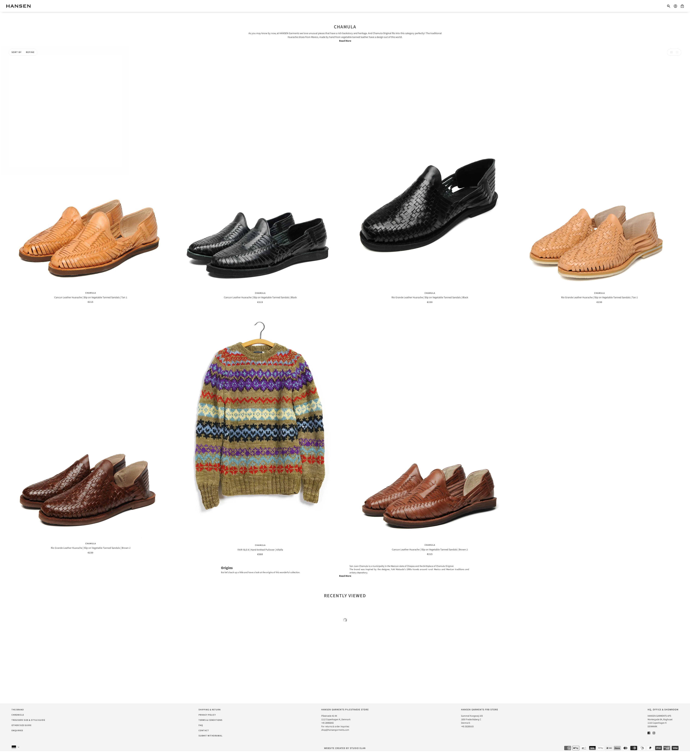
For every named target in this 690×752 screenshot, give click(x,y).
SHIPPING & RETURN (210, 709)
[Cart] (682, 6)
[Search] (669, 6)
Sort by (17, 52)
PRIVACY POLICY (207, 714)
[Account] (675, 6)
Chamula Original (381, 33)
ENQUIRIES (17, 730)
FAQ (201, 725)
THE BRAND (18, 709)
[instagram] (654, 733)
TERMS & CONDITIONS (210, 720)
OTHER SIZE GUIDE (21, 725)
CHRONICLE (18, 714)
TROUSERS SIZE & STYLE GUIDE (28, 720)
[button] (670, 52)
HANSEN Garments (289, 33)
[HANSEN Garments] (18, 6)
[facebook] (649, 733)
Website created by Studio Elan (345, 748)
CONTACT (204, 730)
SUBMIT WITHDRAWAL (210, 735)
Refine (30, 52)
